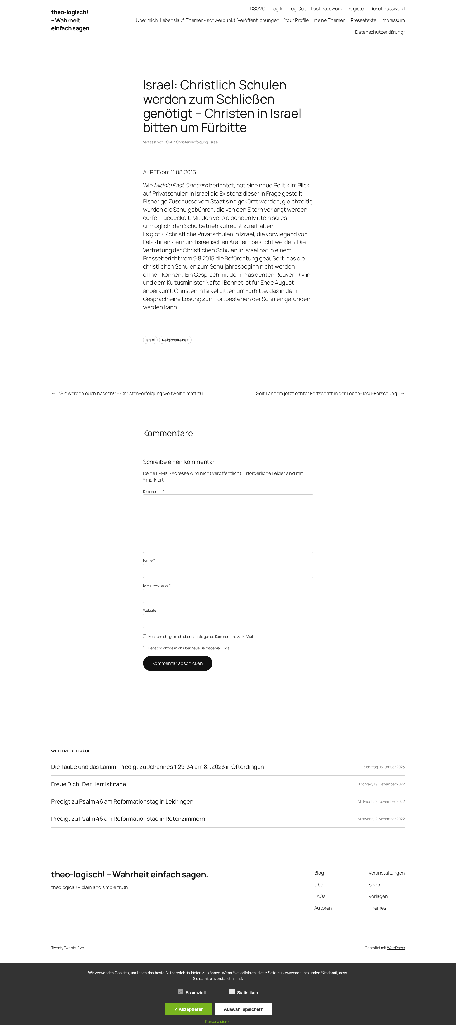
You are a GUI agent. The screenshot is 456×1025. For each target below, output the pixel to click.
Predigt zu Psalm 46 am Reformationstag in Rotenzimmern (128, 818)
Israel (214, 141)
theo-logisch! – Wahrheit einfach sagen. (71, 20)
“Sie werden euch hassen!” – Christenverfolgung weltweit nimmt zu (131, 393)
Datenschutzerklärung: (380, 32)
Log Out (297, 8)
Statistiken (247, 992)
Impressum (393, 20)
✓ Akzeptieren (189, 1009)
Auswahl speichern (243, 1009)
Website (149, 610)
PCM (168, 141)
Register (356, 8)
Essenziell (196, 992)
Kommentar (153, 491)
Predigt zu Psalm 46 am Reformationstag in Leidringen (122, 801)
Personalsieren (218, 1021)
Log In (276, 8)
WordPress (396, 947)
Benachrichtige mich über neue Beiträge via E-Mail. (190, 647)
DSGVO (257, 8)
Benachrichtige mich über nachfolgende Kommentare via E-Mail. (201, 636)
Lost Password (327, 8)
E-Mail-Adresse (157, 585)
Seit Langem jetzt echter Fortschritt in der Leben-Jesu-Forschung (326, 393)
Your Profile (296, 20)
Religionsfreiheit (175, 339)
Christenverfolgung (192, 141)
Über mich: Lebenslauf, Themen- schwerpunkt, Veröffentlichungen (207, 20)
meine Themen (330, 20)
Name (149, 560)
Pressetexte (363, 20)
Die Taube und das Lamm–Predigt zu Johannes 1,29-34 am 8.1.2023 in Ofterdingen (157, 767)
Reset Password (387, 8)
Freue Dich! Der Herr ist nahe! (89, 784)
